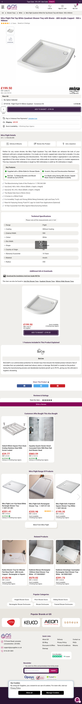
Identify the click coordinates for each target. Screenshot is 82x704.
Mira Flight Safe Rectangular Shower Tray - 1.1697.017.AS (39, 505)
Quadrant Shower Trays (47, 281)
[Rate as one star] (43, 400)
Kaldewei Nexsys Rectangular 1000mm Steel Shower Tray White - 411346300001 (39, 572)
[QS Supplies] (12, 7)
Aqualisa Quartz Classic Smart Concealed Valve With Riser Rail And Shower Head (40, 448)
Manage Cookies (52, 693)
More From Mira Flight (41, 525)
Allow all (29, 693)
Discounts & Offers (48, 645)
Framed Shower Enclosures (63, 604)
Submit (53, 670)
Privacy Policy (62, 642)
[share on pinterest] (57, 385)
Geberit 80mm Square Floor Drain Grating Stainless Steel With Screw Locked (14, 448)
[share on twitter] (41, 385)
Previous (3, 497)
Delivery (60, 639)
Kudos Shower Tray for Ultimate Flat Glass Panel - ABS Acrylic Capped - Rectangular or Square (13, 572)
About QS (45, 639)
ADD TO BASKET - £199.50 (44, 109)
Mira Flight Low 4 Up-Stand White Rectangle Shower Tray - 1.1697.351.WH (14, 506)
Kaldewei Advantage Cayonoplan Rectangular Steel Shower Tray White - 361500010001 (68, 572)
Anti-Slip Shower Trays (31, 281)
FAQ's (74, 642)
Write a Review (41, 404)
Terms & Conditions (63, 645)
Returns (75, 645)
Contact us (76, 639)
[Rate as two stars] (44, 400)
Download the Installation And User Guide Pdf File (23, 276)
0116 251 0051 (9, 651)
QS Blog (45, 642)
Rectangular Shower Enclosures (19, 604)
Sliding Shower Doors (60, 600)
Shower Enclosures (42, 604)
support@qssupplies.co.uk (13, 647)
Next (73, 56)
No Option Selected (10, 100)
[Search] (37, 7)
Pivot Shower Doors (41, 600)
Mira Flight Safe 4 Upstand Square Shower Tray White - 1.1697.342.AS (66, 506)
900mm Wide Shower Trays (65, 281)
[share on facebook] (24, 385)
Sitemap (45, 648)
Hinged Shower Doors (21, 600)
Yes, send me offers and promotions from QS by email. (42, 666)
